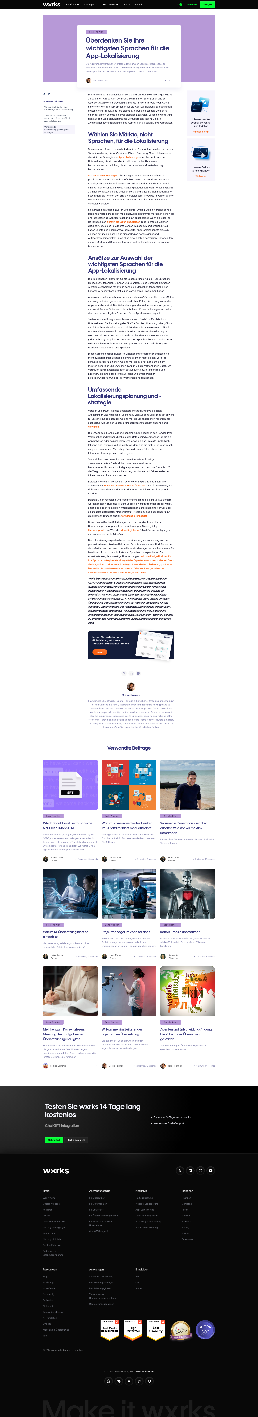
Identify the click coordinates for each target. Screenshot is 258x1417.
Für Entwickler (96, 1210)
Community (49, 1294)
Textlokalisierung (144, 1198)
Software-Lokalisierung (101, 1276)
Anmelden (192, 4)
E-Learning (187, 1239)
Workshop (48, 1282)
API (137, 1276)
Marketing (187, 1204)
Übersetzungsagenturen (101, 1304)
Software (186, 1221)
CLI (137, 1282)
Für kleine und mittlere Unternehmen (100, 1223)
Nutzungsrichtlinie (52, 1239)
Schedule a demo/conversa (90, 1141)
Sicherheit (48, 1306)
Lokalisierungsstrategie (101, 1282)
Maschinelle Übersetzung (56, 1330)
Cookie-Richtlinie (52, 1245)
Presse (46, 1215)
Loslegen (207, 4)
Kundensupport (96, 530)
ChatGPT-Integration (99, 1231)
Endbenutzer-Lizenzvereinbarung (53, 1253)
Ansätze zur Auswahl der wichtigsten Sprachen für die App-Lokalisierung (57, 118)
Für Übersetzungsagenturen (103, 1215)
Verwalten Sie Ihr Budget (134, 515)
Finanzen (186, 1198)
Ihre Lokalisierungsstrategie (102, 175)
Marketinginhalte (130, 530)
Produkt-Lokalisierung (146, 1227)
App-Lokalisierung (128, 157)
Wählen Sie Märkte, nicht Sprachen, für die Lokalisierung (58, 108)
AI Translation (50, 1318)
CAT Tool (47, 1324)
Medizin (186, 1215)
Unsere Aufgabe (51, 1204)
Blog (45, 1276)
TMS (45, 1335)
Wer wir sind (49, 1198)
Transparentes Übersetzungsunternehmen (103, 1296)
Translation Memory (53, 1312)
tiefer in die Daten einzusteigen (123, 221)
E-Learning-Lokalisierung (148, 1221)
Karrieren (47, 1210)
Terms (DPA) (49, 1233)
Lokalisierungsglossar (146, 1215)
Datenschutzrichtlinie (54, 1221)
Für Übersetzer (97, 1198)
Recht (185, 1210)
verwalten (93, 426)
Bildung (185, 1227)
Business (186, 1233)
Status (138, 1288)
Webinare (201, 176)
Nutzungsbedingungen (54, 1227)
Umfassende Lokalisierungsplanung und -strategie (57, 129)
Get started (54, 1140)
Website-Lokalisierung (146, 1204)
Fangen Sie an (201, 131)
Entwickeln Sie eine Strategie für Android (125, 485)
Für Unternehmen (98, 1204)
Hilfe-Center (49, 1288)
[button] (72, 4)
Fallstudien (48, 1300)
